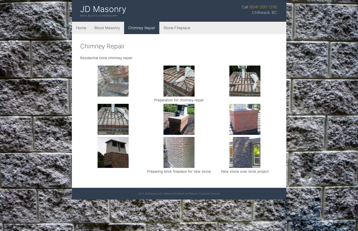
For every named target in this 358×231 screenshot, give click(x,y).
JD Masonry (103, 9)
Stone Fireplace (176, 28)
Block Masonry (107, 28)
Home (81, 28)
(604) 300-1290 (263, 7)
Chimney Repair (141, 28)
